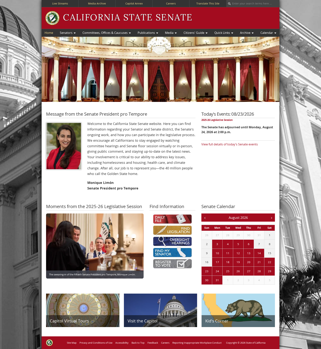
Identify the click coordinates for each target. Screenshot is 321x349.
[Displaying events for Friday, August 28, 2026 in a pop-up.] (254, 271)
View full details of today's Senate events (229, 144)
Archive (245, 33)
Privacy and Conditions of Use (96, 342)
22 (269, 262)
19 (238, 262)
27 (217, 235)
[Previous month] (204, 217)
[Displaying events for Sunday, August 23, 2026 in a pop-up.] (202, 271)
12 (238, 253)
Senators (66, 33)
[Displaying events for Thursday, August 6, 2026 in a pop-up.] (244, 244)
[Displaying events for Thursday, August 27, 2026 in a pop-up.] (244, 271)
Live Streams (60, 3)
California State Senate (127, 18)
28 (227, 235)
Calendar (266, 33)
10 (217, 253)
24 (217, 271)
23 (206, 271)
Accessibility (122, 342)
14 (259, 253)
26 (206, 235)
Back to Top (138, 342)
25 (227, 271)
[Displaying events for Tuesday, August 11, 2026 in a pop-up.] (223, 253)
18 (227, 262)
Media (169, 33)
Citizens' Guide (194, 33)
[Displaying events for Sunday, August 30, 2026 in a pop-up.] (202, 280)
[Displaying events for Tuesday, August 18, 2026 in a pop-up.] (223, 262)
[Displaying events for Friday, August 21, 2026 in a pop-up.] (254, 262)
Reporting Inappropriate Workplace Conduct (197, 342)
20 (248, 262)
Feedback (152, 342)
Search (228, 3)
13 (248, 253)
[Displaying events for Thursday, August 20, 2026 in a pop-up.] (244, 262)
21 (259, 262)
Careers (171, 3)
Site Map (72, 342)
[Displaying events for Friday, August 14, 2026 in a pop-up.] (254, 253)
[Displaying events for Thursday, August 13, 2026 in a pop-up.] (244, 253)
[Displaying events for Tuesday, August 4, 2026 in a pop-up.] (223, 244)
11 (227, 253)
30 (248, 235)
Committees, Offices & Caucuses (105, 33)
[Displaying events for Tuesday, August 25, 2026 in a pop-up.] (223, 271)
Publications (146, 33)
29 (238, 235)
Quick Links (222, 33)
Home (49, 33)
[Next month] (271, 217)
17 (217, 262)
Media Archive (97, 3)
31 (259, 235)
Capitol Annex (134, 3)
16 (206, 262)
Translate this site (207, 3)
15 (269, 253)
